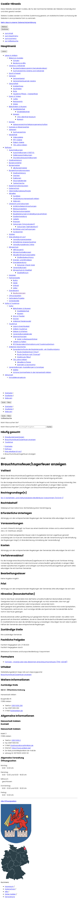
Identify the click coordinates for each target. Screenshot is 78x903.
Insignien (12, 275)
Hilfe (6, 891)
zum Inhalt (9, 33)
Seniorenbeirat (19, 78)
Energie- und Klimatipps (22, 260)
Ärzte (15, 91)
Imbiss (15, 104)
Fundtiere (16, 196)
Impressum (9, 886)
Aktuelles (12, 193)
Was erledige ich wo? (17, 237)
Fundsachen (18, 232)
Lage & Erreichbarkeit (21, 326)
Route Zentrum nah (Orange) (28, 354)
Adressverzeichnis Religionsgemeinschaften (30, 124)
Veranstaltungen (19, 267)
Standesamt (14, 290)
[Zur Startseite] (4, 389)
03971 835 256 (17, 705)
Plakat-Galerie (18, 142)
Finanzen (16, 221)
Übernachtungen (20, 336)
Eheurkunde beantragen (14, 437)
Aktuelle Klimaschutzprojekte (24, 255)
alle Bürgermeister (20, 168)
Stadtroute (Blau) (24, 357)
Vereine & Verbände (17, 65)
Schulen (16, 60)
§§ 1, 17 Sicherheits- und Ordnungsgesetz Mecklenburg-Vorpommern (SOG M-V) (32, 498)
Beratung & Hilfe (19, 63)
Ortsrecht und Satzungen (19, 203)
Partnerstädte (14, 278)
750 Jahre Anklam (20, 145)
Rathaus (8, 147)
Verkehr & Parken (19, 341)
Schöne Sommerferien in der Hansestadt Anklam (32, 372)
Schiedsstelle (14, 301)
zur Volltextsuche (11, 41)
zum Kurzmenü (10, 38)
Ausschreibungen (16, 150)
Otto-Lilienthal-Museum (26, 117)
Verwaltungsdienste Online (23, 244)
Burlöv (15, 280)
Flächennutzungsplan (21, 211)
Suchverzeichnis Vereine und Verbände (28, 71)
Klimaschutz (13, 247)
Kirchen (12, 122)
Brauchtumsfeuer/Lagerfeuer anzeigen (20, 439)
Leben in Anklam (11, 55)
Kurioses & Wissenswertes (19, 127)
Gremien (16, 175)
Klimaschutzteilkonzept (22, 252)
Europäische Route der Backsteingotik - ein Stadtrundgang (36, 349)
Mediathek (13, 134)
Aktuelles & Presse (24, 362)
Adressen (12, 129)
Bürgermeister (14, 165)
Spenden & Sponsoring (26, 364)
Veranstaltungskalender (22, 334)
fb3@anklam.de (16, 711)
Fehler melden (10, 894)
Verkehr (16, 219)
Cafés (15, 99)
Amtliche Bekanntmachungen (24, 206)
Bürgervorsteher (15, 163)
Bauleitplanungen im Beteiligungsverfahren (30, 214)
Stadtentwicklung (20, 216)
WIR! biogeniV (18, 249)
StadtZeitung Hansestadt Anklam (26, 198)
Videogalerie (18, 137)
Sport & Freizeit (15, 73)
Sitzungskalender (19, 180)
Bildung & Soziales (16, 58)
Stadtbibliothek (19, 109)
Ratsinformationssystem (18, 186)
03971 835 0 (16, 740)
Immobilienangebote (17, 377)
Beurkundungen (19, 293)
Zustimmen (5, 29)
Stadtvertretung (15, 160)
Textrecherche (18, 183)
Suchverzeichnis (19, 132)
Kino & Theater (19, 316)
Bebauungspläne (20, 209)
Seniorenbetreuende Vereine (24, 81)
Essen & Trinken (15, 96)
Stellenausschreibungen (22, 155)
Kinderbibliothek (23, 111)
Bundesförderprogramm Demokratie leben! (30, 68)
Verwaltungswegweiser (22, 239)
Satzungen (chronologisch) (24, 224)
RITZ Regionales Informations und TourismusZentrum (33, 344)
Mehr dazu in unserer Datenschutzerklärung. (18, 22)
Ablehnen (4, 26)
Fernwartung (10, 897)
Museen (16, 114)
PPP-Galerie (17, 140)
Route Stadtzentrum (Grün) (28, 352)
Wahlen (12, 234)
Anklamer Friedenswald (22, 321)
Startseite (8, 393)
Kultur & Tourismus (12, 303)
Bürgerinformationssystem (19, 170)
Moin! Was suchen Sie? (10, 427)
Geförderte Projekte (16, 298)
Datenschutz (14, 188)
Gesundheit (13, 83)
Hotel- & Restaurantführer (27, 339)
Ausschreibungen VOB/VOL (23, 152)
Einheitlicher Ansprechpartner (24, 242)
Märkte (15, 370)
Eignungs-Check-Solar (26, 265)
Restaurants (18, 101)
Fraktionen (17, 178)
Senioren (12, 76)
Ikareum (20, 119)
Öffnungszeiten (15, 295)
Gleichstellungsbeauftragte (20, 191)
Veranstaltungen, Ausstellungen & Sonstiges (26, 367)
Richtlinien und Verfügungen (24, 229)
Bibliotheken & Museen (18, 106)
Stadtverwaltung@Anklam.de (21, 745)
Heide (15, 283)
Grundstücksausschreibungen (25, 157)
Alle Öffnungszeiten (8, 801)
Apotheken (17, 88)
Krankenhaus (18, 86)
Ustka (15, 288)
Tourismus (13, 324)
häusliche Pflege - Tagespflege (25, 94)
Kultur (11, 306)
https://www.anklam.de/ (21, 748)
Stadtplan (9, 395)
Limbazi (16, 285)
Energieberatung (19, 262)
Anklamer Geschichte (17, 347)
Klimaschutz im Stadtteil (22, 270)
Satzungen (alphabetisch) (27, 226)
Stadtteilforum (22, 272)
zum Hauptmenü (11, 36)
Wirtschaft (9, 375)
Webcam (16, 201)
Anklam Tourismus (20, 329)
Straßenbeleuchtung (25, 257)
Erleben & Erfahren (20, 331)
